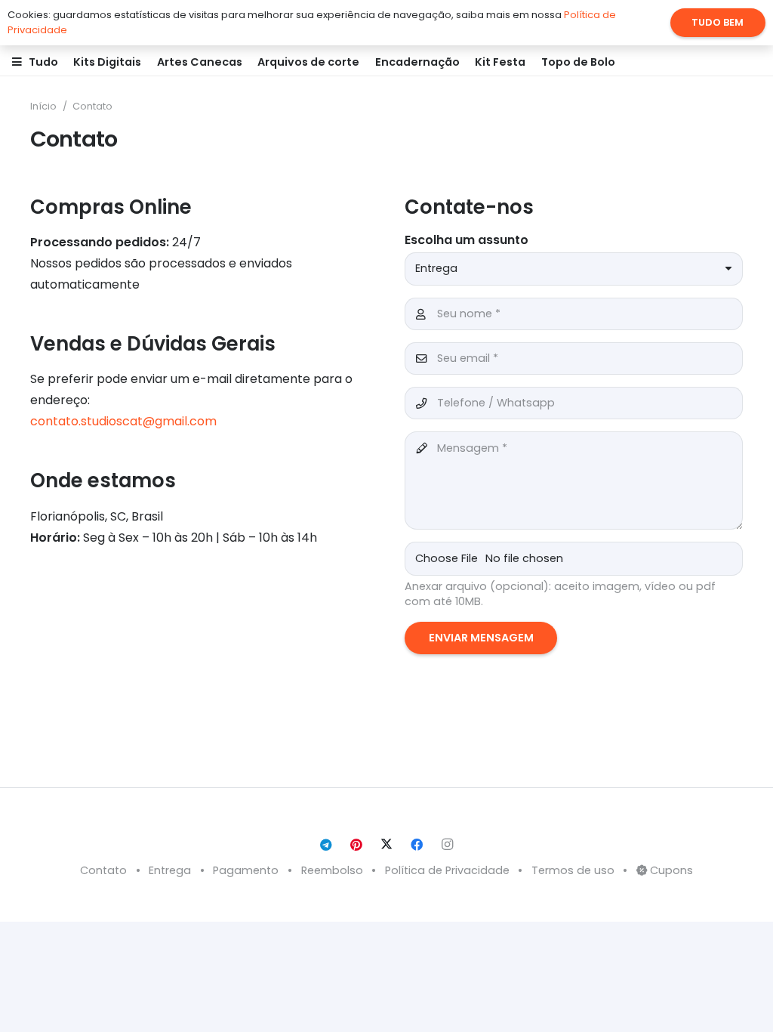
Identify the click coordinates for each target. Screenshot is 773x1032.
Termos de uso (572, 870)
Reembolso (332, 870)
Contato (92, 106)
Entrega (170, 870)
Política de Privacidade (447, 870)
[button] (65, 62)
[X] (386, 845)
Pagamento (246, 870)
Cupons (670, 870)
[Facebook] (417, 845)
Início (43, 106)
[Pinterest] (356, 845)
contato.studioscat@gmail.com (123, 421)
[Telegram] (326, 845)
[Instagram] (447, 845)
